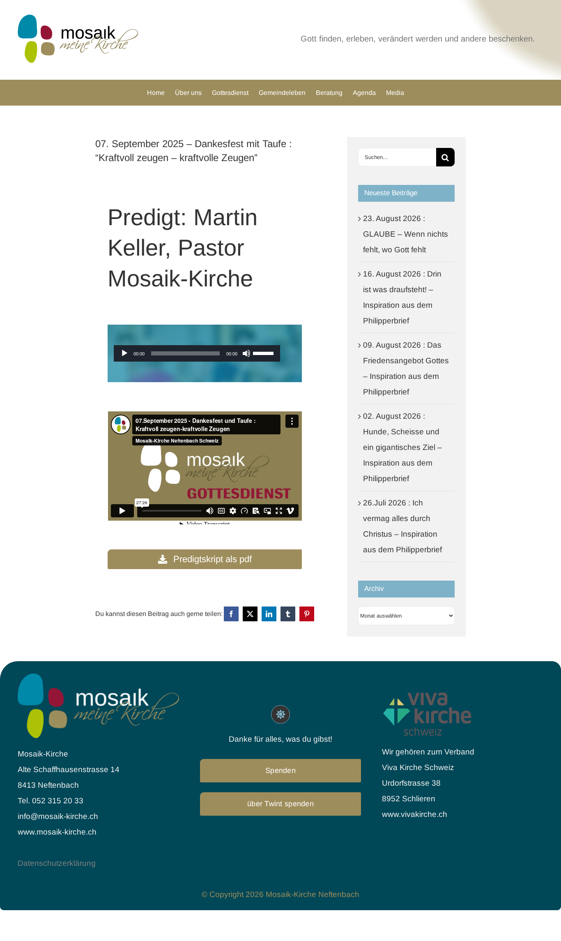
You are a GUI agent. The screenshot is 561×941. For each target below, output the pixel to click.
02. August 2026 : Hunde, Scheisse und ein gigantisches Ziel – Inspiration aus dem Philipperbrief (402, 447)
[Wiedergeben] (124, 353)
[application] (197, 353)
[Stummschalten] (246, 353)
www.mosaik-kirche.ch (57, 832)
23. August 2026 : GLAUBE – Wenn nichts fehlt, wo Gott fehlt (405, 234)
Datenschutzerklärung (57, 863)
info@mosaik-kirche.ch (59, 816)
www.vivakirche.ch (414, 814)
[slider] (264, 352)
